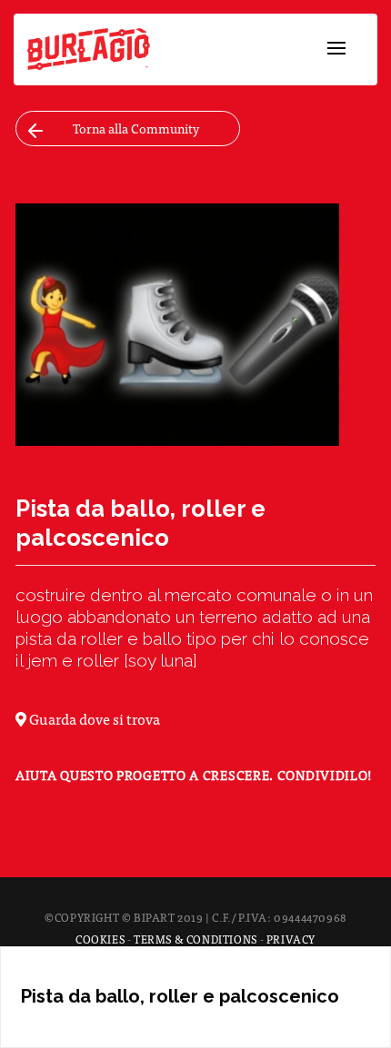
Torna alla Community (136, 128)
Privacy (291, 939)
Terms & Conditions (195, 939)
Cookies (100, 939)
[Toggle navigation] (336, 49)
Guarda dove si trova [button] (93, 718)
